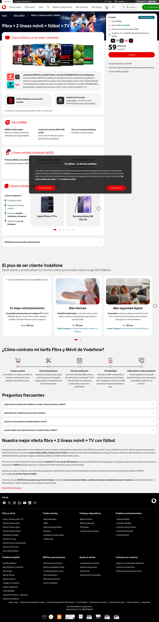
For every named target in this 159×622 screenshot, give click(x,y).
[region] (80, 174)
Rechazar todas (45, 188)
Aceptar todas (116, 188)
